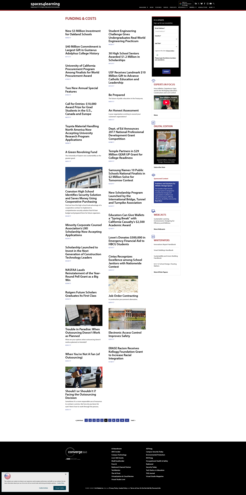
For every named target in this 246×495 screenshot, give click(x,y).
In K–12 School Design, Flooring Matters (165, 265)
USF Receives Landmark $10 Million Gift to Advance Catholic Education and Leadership (127, 77)
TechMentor (115, 470)
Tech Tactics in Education (155, 470)
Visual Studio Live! (118, 479)
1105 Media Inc (98, 488)
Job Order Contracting (123, 296)
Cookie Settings (43, 488)
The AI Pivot (115, 473)
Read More (158, 201)
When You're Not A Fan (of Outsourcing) (82, 355)
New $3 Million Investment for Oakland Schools (83, 32)
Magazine (142, 7)
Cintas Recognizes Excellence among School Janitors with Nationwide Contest (125, 261)
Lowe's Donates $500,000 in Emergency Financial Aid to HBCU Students (127, 240)
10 (122, 420)
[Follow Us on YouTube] (211, 4)
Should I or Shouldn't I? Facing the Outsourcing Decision (80, 394)
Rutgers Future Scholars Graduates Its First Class (81, 293)
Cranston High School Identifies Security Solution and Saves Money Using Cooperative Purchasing (83, 196)
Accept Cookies (59, 488)
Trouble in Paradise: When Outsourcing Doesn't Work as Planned (82, 332)
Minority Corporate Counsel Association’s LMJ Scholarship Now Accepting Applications (83, 230)
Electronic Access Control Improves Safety (125, 334)
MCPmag (149, 458)
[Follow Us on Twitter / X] (198, 3)
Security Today (151, 467)
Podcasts (173, 7)
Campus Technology (118, 455)
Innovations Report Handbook (165, 244)
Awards (192, 7)
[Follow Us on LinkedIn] (196, 3)
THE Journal (150, 473)
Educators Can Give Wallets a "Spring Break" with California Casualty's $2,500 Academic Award (127, 220)
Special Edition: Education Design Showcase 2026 (166, 161)
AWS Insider (115, 452)
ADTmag (149, 449)
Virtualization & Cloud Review (122, 476)
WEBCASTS (160, 214)
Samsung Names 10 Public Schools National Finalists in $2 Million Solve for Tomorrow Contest (127, 175)
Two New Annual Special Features (81, 89)
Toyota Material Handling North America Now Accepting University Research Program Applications (82, 133)
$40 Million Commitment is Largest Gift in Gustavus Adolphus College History (83, 49)
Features (158, 7)
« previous (79, 420)
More (211, 7)
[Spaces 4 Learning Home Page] (45, 5)
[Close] (66, 474)
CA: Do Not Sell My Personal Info (150, 488)
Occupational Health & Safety (157, 461)
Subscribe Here (159, 167)
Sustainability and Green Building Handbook (166, 257)
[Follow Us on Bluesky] (202, 4)
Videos (165, 7)
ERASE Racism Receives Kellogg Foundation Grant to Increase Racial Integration (126, 353)
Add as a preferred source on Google (186, 4)
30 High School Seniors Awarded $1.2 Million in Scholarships (124, 56)
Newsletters (202, 7)
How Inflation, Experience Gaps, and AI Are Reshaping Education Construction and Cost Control (165, 90)
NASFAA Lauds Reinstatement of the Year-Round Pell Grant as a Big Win (82, 275)
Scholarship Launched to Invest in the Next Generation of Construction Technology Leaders (83, 252)
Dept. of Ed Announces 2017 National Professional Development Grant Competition (126, 134)
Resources (182, 7)
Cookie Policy (123, 488)
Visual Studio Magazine (154, 476)
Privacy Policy (170, 51)
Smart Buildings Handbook (163, 250)
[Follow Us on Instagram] (208, 4)
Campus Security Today (154, 452)
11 (127, 420)
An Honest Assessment (124, 110)
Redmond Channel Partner (121, 467)
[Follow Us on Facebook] (205, 4)
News (152, 7)
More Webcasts (159, 229)
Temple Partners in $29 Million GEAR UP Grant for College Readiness (125, 154)
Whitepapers (162, 240)
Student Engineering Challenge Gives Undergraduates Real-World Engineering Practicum (127, 36)
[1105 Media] (76, 469)
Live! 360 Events (117, 458)
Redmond (149, 464)
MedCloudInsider (117, 461)
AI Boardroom (116, 449)
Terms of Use (134, 488)
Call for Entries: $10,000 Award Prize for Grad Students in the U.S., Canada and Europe (80, 109)
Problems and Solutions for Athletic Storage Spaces (165, 185)
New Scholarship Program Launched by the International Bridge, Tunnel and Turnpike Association (127, 198)
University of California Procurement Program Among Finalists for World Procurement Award (82, 71)
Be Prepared (117, 95)
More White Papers (161, 272)
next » (133, 420)
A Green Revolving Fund (81, 152)
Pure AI (114, 464)
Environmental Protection (155, 455)
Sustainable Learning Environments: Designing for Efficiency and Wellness (164, 221)
